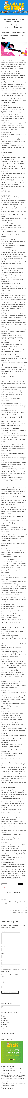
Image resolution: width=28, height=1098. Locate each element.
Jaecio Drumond (6, 1083)
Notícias (5, 1024)
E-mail (3, 953)
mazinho (9, 27)
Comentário (4, 931)
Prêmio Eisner (17, 892)
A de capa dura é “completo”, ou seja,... (16, 1082)
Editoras (4, 1018)
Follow (5, 884)
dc (10, 892)
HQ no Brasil (6, 1022)
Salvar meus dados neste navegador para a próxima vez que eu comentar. (13, 970)
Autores (4, 1015)
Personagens (5, 1026)
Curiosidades (5, 1016)
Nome (3, 946)
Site (2, 960)
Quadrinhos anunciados (8, 1028)
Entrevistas (5, 1020)
